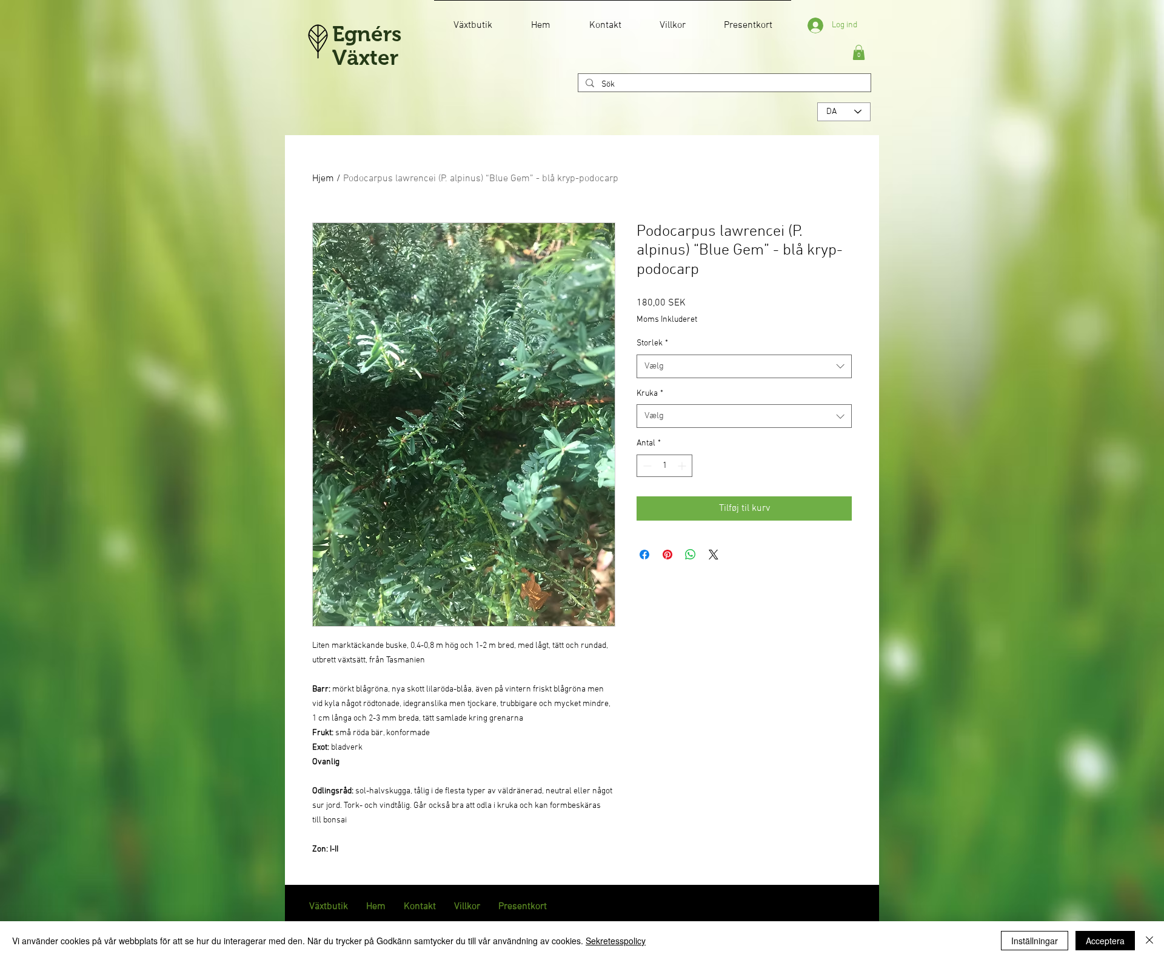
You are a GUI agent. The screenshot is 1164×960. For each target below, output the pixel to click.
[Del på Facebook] (644, 554)
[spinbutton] (664, 465)
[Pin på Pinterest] (667, 554)
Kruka (650, 393)
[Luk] (1149, 940)
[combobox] (744, 366)
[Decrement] (646, 465)
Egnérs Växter (366, 45)
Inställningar (1034, 941)
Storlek (652, 343)
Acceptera (1105, 941)
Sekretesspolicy (616, 941)
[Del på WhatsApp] (690, 554)
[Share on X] (713, 554)
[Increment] (683, 465)
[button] (858, 52)
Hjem (323, 179)
